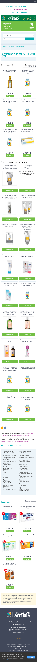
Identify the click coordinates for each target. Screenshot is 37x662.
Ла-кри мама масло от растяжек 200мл (10, 70)
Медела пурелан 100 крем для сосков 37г (27, 130)
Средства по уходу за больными (26, 484)
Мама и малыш (24, 455)
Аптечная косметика (9, 489)
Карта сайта (18, 648)
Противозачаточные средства (26, 476)
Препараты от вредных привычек (25, 472)
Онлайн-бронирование (20, 9)
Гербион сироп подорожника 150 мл (9, 564)
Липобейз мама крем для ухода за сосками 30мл (27, 101)
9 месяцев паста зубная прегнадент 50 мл (27, 196)
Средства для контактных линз (24, 461)
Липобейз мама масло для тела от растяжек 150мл (10, 131)
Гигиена (5, 477)
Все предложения (30, 501)
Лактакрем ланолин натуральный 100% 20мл (27, 71)
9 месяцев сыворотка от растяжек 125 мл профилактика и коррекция (27, 226)
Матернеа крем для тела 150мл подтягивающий (27, 367)
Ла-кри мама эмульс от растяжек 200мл (27, 340)
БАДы (4, 472)
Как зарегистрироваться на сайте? (18, 646)
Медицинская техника (26, 457)
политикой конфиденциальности (11, 660)
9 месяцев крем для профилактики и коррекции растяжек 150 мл (9, 167)
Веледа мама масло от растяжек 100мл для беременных (10, 312)
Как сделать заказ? (18, 642)
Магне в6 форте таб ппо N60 (27, 507)
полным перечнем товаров (20, 435)
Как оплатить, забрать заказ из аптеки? (18, 644)
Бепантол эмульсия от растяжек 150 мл (10, 284)
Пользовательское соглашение (18, 650)
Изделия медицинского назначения (7, 481)
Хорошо (31, 657)
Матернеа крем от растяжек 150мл (9, 396)
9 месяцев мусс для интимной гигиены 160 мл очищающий (9, 197)
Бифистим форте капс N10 (10, 535)
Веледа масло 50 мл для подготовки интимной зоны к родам (27, 312)
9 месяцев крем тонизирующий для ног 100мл (27, 166)
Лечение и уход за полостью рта (25, 451)
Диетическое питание (10, 455)
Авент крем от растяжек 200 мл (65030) (9, 255)
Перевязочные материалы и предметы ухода (24, 468)
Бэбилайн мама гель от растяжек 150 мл (27, 284)
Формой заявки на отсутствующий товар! (14, 441)
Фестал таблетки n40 (27, 535)
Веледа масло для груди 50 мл (9, 340)
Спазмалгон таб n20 (9, 507)
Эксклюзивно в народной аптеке (8, 451)
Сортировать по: (30, 65)
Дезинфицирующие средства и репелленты (9, 463)
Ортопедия (23, 464)
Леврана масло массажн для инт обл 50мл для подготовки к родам (9, 368)
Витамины (6, 474)
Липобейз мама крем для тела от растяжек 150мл (9, 101)
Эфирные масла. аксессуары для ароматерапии (24, 489)
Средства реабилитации (24, 480)
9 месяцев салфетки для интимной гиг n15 (9, 225)
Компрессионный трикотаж (9, 458)
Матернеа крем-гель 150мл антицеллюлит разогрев (27, 397)
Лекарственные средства (8, 486)
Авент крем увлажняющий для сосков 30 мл (27, 256)
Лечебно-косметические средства (8, 468)
